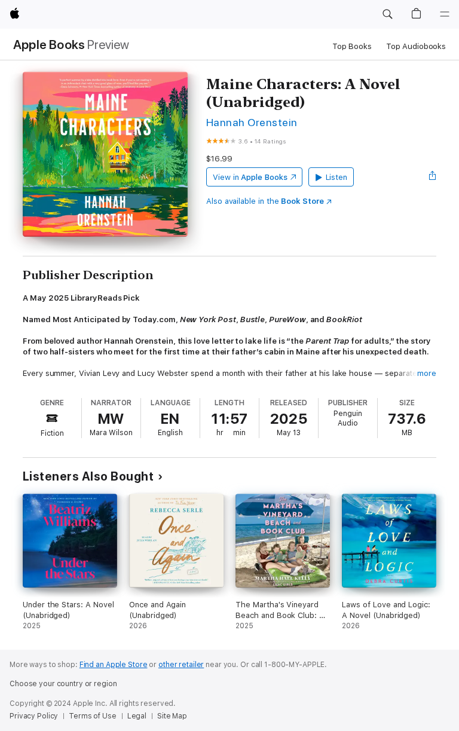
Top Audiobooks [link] (416, 46)
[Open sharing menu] (433, 177)
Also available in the (265, 201)
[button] (387, 14)
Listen (337, 177)
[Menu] (444, 14)
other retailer (181, 664)
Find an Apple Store (113, 664)
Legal (136, 716)
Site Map (172, 716)
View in (250, 177)
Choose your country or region (63, 684)
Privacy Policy (34, 716)
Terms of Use (93, 716)
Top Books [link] (352, 46)
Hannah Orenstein (252, 122)
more (426, 373)
